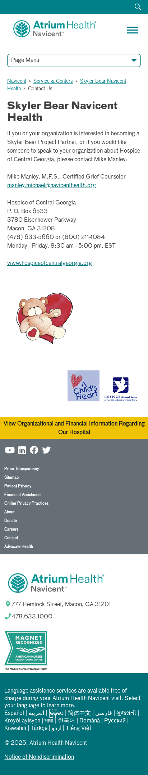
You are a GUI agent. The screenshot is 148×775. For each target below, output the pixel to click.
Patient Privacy (17, 486)
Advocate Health (18, 547)
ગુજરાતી (126, 713)
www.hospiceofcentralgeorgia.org (49, 263)
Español (14, 713)
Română (89, 721)
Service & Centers (53, 81)
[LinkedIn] (22, 449)
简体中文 (79, 713)
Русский (115, 721)
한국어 (66, 721)
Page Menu (25, 60)
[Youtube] (9, 449)
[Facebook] (34, 449)
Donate (10, 521)
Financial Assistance (22, 495)
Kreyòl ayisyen (22, 721)
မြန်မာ (56, 713)
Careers (11, 529)
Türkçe (39, 728)
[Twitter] (46, 449)
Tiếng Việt (78, 728)
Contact (11, 538)
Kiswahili (15, 728)
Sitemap (11, 477)
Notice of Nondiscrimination (39, 757)
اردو (56, 728)
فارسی (103, 713)
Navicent (16, 81)
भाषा (49, 721)
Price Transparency (21, 469)
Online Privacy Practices (26, 503)
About (9, 512)
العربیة (36, 713)
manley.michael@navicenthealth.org (51, 186)
